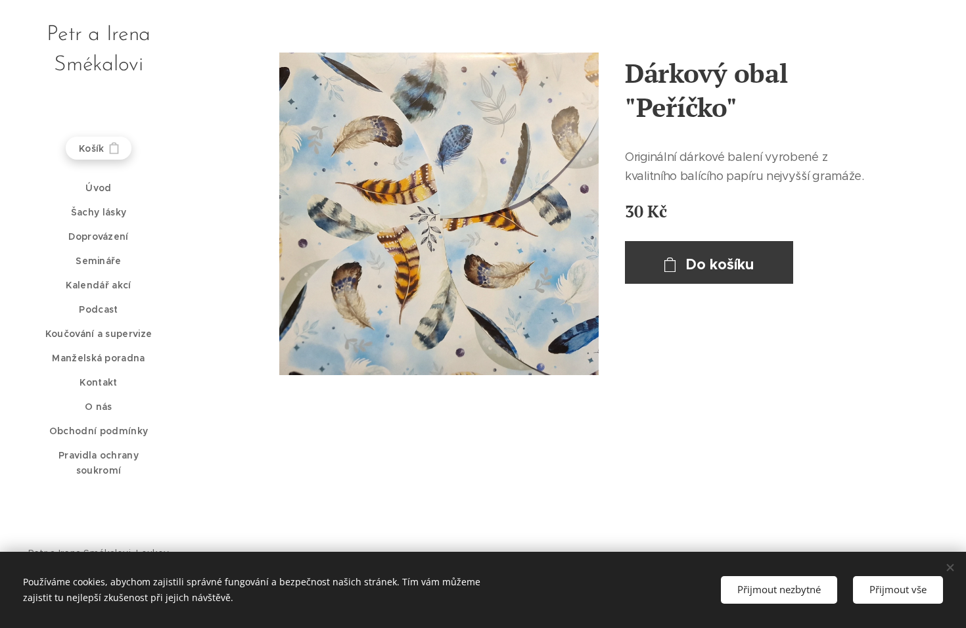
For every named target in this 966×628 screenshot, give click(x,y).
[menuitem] (98, 188)
